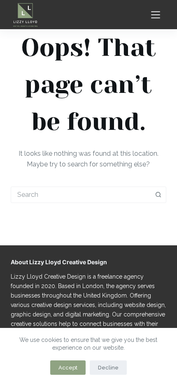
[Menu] (155, 14)
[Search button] (158, 195)
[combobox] (80, 195)
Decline (108, 368)
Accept (67, 368)
